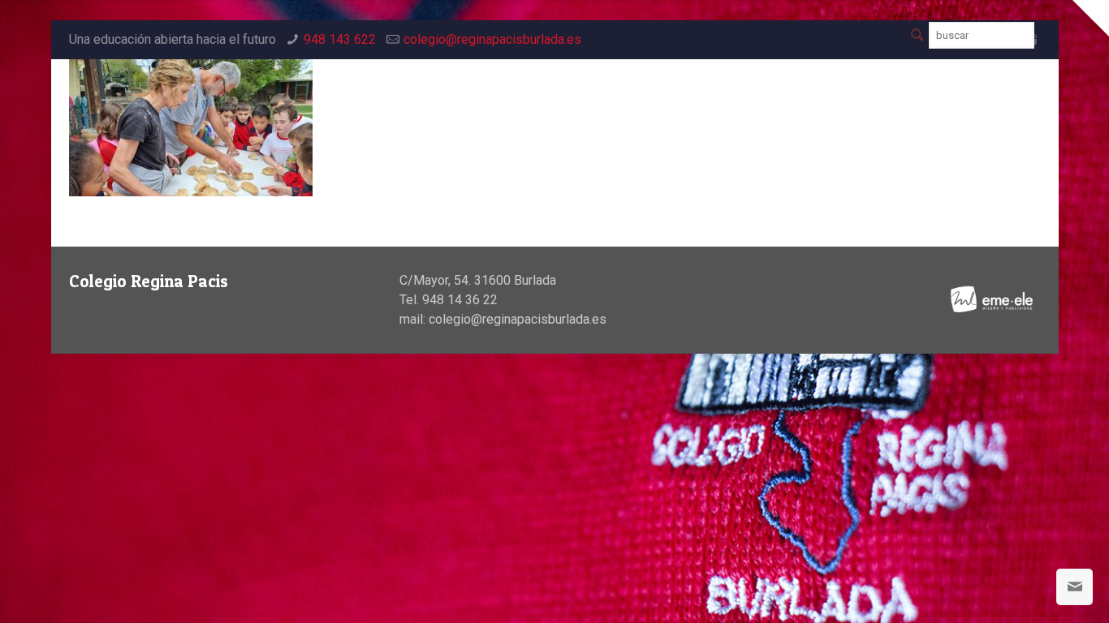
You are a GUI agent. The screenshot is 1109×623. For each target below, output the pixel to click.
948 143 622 (340, 39)
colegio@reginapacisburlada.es (492, 39)
